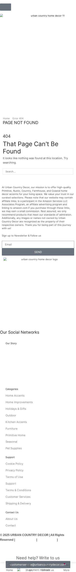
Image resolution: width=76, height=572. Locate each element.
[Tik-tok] (31, 340)
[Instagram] (13, 340)
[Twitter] (7, 340)
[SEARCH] (70, 171)
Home (6, 118)
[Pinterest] (19, 340)
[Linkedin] (25, 340)
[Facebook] (1, 340)
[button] (5, 7)
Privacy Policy (26, 539)
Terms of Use (47, 539)
